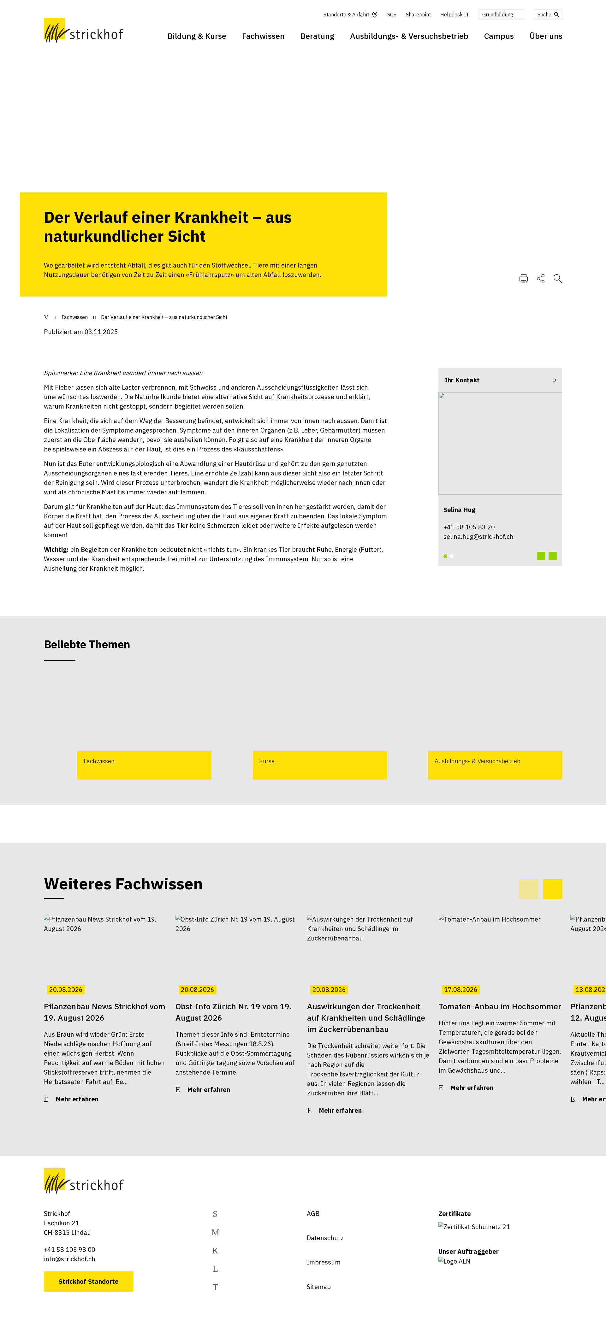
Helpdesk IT (454, 14)
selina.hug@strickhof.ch (478, 536)
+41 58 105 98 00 (69, 1249)
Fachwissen (263, 36)
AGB (313, 1213)
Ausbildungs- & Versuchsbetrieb (409, 36)
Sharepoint (418, 14)
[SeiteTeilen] (541, 278)
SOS (391, 14)
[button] (445, 556)
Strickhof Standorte (89, 1281)
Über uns (546, 36)
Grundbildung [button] (497, 14)
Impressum (324, 1262)
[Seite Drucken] (523, 278)
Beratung (317, 36)
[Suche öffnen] (557, 278)
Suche (544, 14)
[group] (127, 726)
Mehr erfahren (77, 1099)
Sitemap (319, 1286)
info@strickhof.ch (69, 1259)
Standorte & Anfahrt (347, 14)
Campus (499, 36)
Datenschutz (325, 1238)
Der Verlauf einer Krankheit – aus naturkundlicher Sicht (164, 317)
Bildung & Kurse (197, 36)
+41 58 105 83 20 (469, 527)
